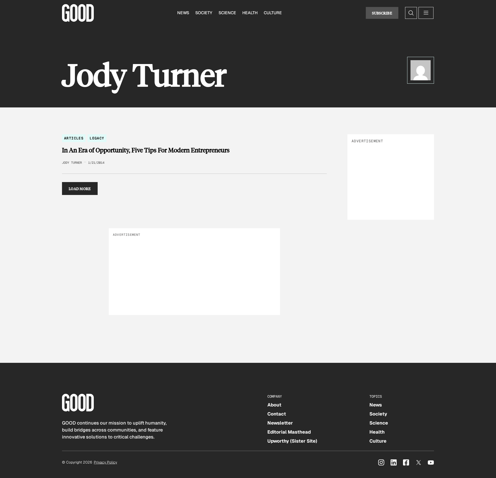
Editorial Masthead (289, 432)
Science (227, 12)
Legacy (97, 138)
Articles (73, 138)
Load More (80, 188)
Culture (273, 12)
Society (203, 12)
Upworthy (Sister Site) (292, 441)
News (183, 12)
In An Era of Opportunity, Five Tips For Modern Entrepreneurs (146, 150)
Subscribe (382, 13)
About (274, 405)
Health (250, 12)
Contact (276, 414)
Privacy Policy (105, 462)
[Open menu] (426, 13)
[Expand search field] (411, 13)
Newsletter (280, 423)
